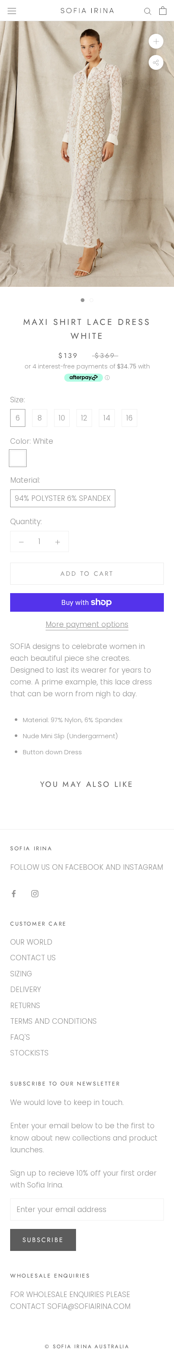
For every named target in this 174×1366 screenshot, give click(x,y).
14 (106, 418)
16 (129, 418)
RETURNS (25, 1005)
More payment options (87, 624)
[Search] (148, 10)
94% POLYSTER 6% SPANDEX (63, 498)
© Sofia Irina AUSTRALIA (87, 1346)
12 (84, 418)
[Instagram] (34, 893)
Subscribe (43, 1240)
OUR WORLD (31, 942)
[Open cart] (162, 10)
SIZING (21, 974)
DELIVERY (25, 989)
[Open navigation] (12, 10)
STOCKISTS (29, 1053)
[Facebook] (13, 893)
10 (62, 418)
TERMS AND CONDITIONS (53, 1021)
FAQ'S (20, 1037)
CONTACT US (33, 958)
